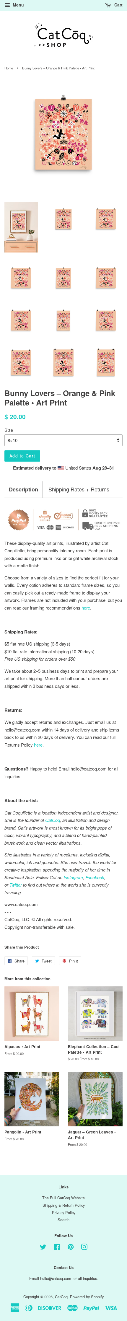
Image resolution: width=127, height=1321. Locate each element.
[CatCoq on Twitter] (43, 1248)
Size (8, 430)
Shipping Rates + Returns (78, 489)
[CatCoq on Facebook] (56, 1248)
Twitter (15, 885)
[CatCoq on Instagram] (84, 1248)
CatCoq (61, 1296)
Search (63, 1219)
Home (8, 68)
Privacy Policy (63, 1212)
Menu (18, 5)
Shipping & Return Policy (64, 1205)
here (38, 745)
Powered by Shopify (87, 1296)
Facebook (94, 877)
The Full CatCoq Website (63, 1198)
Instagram (73, 877)
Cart (118, 5)
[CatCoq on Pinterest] (70, 1248)
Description (23, 489)
